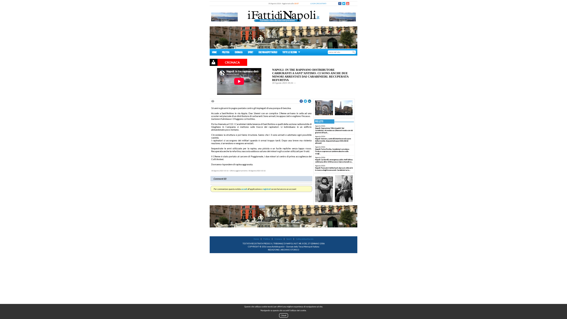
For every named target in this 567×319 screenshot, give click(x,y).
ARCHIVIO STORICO (290, 250)
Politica (266, 239)
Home (256, 239)
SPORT (250, 52)
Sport (288, 239)
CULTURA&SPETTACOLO (268, 52)
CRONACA (239, 52)
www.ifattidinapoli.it (275, 246)
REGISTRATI (321, 3)
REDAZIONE (273, 250)
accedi (244, 189)
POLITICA (225, 52)
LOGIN (313, 3)
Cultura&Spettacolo (304, 239)
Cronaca (278, 239)
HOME (214, 52)
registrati (267, 189)
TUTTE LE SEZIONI (289, 52)
